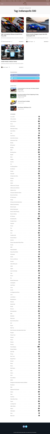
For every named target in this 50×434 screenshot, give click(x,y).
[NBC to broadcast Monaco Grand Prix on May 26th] (12, 25)
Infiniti (11, 266)
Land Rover (12, 285)
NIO (11, 323)
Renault (11, 361)
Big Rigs (12, 147)
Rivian (11, 365)
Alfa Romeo (12, 126)
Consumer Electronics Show (15, 192)
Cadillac (11, 159)
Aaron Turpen (30, 41)
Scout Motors (12, 377)
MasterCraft (12, 304)
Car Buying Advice (13, 166)
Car (11, 164)
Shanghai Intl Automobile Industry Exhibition (18, 382)
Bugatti (11, 154)
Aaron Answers (13, 121)
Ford (11, 232)
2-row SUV (12, 116)
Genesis (12, 240)
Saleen (11, 372)
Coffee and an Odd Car (14, 187)
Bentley (11, 142)
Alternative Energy (13, 128)
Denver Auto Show (14, 194)
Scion (11, 375)
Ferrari (11, 225)
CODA (11, 183)
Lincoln (11, 289)
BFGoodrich (12, 145)
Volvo (11, 413)
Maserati (12, 301)
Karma (11, 275)
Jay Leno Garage (13, 270)
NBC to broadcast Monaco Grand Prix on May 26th (11, 35)
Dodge (11, 199)
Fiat (11, 228)
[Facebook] (46, 1)
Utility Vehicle (12, 406)
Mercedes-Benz (13, 311)
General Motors (13, 237)
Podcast (11, 337)
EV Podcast (12, 216)
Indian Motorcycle (13, 263)
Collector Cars (13, 190)
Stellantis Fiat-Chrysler (14, 389)
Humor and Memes (14, 259)
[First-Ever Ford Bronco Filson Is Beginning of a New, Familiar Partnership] (13, 96)
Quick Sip (12, 351)
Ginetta (11, 244)
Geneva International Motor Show (16, 242)
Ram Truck (12, 356)
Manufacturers (13, 299)
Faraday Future (13, 221)
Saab (11, 370)
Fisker (11, 230)
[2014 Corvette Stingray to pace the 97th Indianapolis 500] (37, 25)
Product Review (13, 349)
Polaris (11, 339)
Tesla (11, 394)
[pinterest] (25, 81)
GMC (11, 247)
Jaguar (11, 268)
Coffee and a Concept (14, 185)
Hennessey (12, 254)
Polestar (12, 342)
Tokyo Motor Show (14, 399)
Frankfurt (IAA (13, 235)
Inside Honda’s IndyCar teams (9, 61)
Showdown (12, 384)
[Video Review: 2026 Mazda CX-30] (13, 108)
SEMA (11, 380)
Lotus (11, 294)
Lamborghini (12, 282)
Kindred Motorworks (14, 280)
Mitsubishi (12, 315)
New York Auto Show (14, 320)
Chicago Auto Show (14, 175)
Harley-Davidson (13, 249)
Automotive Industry (14, 138)
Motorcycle (12, 318)
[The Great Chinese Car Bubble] (13, 102)
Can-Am (12, 161)
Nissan (11, 325)
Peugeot (12, 332)
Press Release (13, 346)
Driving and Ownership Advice (16, 202)
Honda (4, 58)
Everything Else (13, 218)
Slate (11, 387)
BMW (11, 149)
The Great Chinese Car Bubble (24, 101)
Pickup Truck (12, 334)
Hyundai (12, 261)
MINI (11, 313)
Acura (11, 123)
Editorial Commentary (14, 204)
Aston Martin (12, 130)
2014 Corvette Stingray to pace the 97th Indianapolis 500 (36, 35)
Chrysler (12, 178)
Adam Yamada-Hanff (6, 41)
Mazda (11, 306)
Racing (8, 58)
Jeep (11, 273)
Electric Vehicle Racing (14, 211)
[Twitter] (48, 1)
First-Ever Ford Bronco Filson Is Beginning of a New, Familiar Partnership (28, 95)
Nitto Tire (12, 327)
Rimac (11, 363)
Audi (11, 133)
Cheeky (11, 171)
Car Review (12, 168)
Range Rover (12, 358)
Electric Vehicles (13, 213)
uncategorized (13, 403)
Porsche (12, 344)
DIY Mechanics (13, 197)
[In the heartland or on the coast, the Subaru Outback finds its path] (13, 90)
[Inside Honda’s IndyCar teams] (12, 52)
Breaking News (13, 152)
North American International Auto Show (18, 330)
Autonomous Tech (13, 140)
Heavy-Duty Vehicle (14, 251)
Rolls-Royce (12, 368)
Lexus (11, 287)
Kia (11, 278)
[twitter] (25, 78)
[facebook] (25, 75)
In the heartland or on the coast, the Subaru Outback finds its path (28, 89)
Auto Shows (12, 135)
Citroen (11, 180)
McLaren (12, 308)
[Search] (47, 4)
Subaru (11, 391)
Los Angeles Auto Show (14, 292)
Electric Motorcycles (14, 209)
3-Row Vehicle (13, 119)
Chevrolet (12, 173)
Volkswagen (12, 410)
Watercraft (12, 415)
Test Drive (12, 396)
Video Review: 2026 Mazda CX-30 (24, 107)
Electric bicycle (13, 206)
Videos (11, 408)
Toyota (11, 401)
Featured (12, 223)
